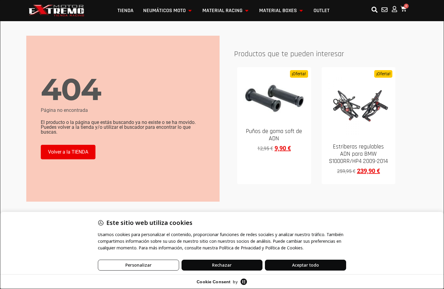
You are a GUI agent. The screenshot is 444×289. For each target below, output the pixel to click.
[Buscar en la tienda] (375, 10)
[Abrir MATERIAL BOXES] (301, 10)
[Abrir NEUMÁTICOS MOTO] (190, 10)
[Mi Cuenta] (394, 9)
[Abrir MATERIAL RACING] (246, 10)
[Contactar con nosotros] (384, 10)
